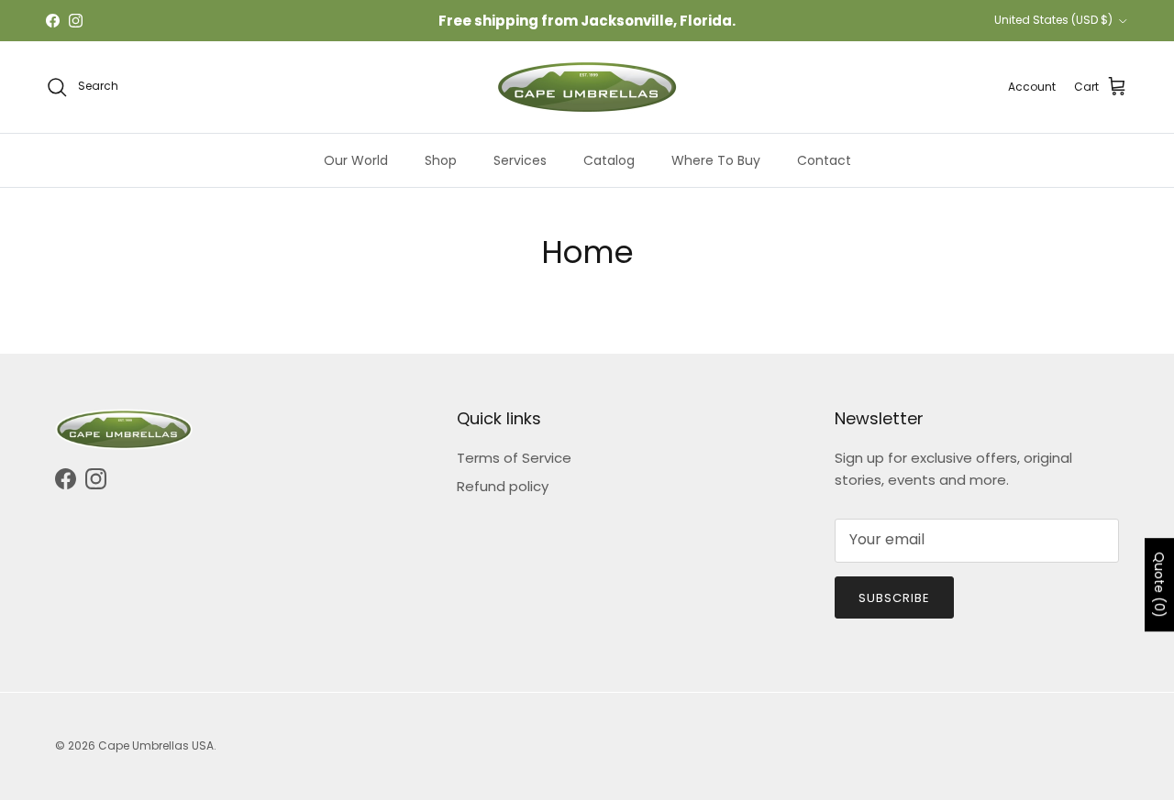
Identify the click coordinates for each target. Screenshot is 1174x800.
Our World (356, 160)
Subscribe (894, 598)
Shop (441, 160)
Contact (824, 160)
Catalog (609, 160)
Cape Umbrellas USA (156, 745)
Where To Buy (715, 160)
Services (520, 160)
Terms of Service (514, 457)
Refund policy (502, 486)
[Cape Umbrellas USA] (587, 87)
